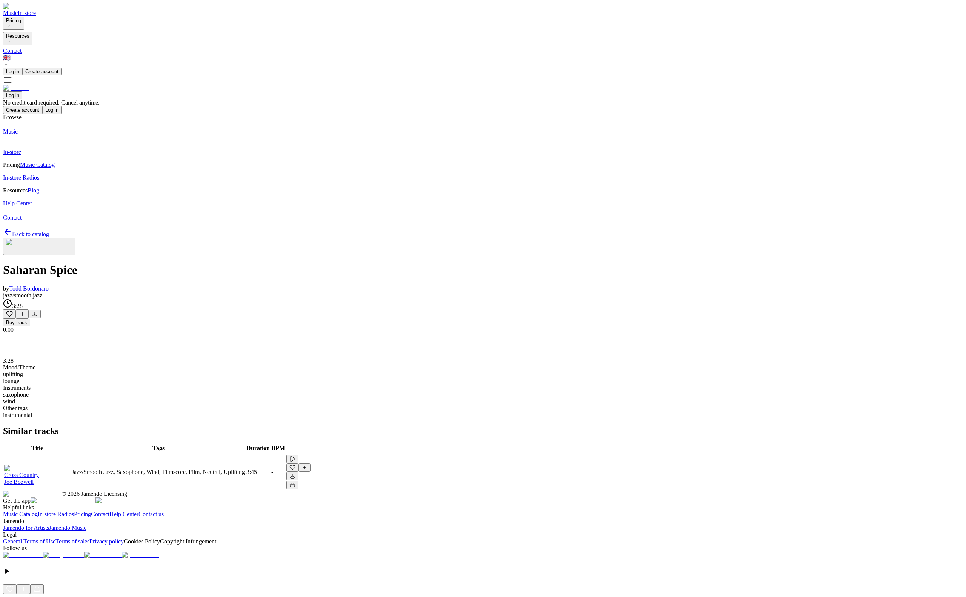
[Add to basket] (292, 485)
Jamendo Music (67, 528)
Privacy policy (106, 541)
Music (10, 13)
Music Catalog (20, 514)
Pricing (13, 20)
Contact (12, 51)
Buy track (16, 322)
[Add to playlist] (22, 314)
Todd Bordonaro (29, 288)
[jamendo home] (16, 6)
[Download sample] (35, 314)
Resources (17, 36)
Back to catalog (30, 234)
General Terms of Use (29, 541)
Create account (41, 71)
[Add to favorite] (9, 314)
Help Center (123, 514)
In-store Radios (56, 514)
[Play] (39, 246)
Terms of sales (72, 541)
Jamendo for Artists (26, 528)
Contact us (151, 514)
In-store (27, 13)
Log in (12, 71)
